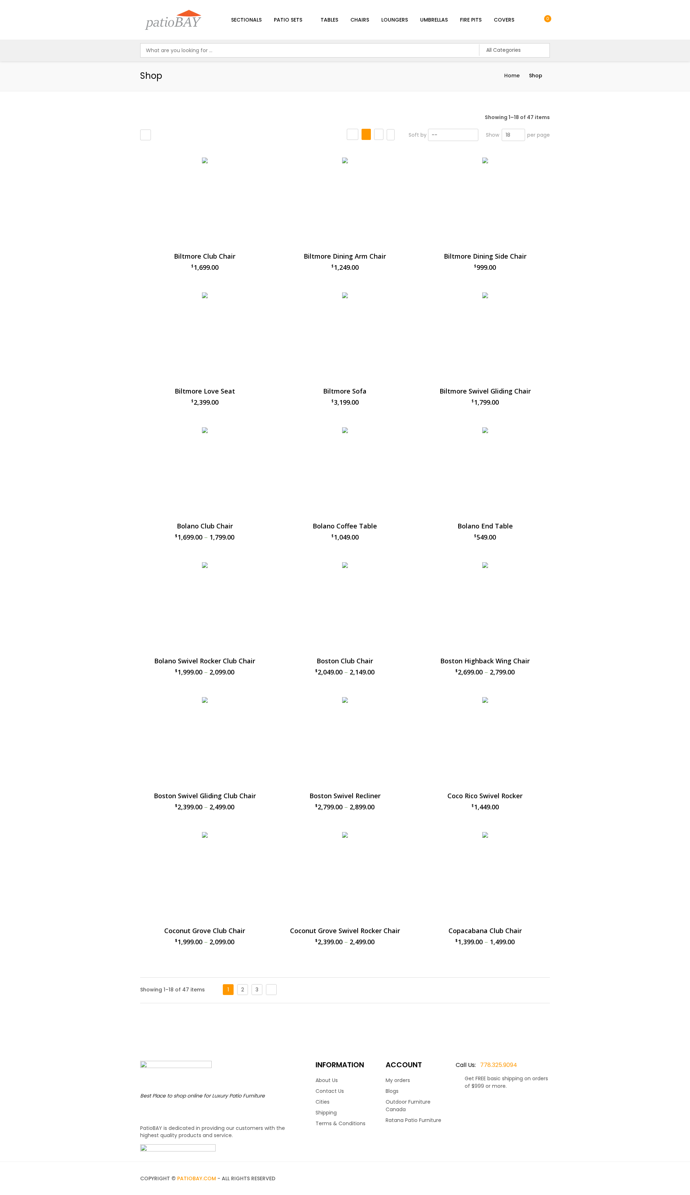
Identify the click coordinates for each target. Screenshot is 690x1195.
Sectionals (246, 19)
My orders (398, 1080)
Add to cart (398, 1014)
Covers (504, 19)
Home (512, 75)
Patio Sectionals (432, 154)
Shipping (326, 1112)
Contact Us (330, 1091)
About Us (327, 1080)
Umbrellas (434, 19)
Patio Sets (288, 19)
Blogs (392, 1091)
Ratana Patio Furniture (413, 1120)
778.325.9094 (486, 1065)
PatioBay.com (196, 1178)
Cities (323, 1101)
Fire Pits (471, 19)
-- (434, 134)
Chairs (359, 19)
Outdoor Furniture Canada (408, 1105)
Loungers (394, 19)
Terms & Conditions (340, 1123)
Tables (329, 19)
